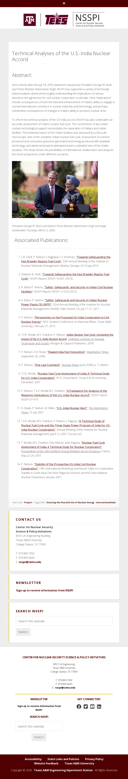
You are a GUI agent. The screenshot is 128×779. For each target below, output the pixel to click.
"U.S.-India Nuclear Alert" (71, 408)
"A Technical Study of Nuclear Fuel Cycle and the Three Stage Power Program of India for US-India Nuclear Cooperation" (65, 425)
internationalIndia (106, 502)
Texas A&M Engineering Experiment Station (63, 770)
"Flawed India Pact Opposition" (66, 352)
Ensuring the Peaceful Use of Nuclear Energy (70, 502)
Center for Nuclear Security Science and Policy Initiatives (64, 19)
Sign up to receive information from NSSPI (44, 590)
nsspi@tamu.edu (30, 562)
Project (28, 502)
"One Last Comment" (47, 365)
